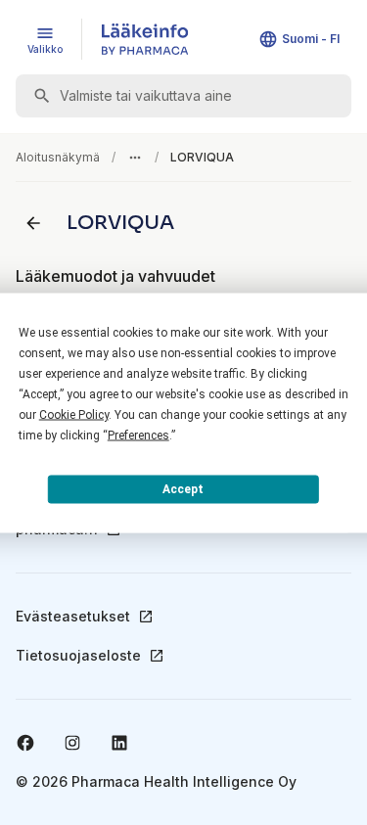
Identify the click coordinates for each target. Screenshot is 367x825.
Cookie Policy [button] (74, 414)
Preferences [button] (138, 434)
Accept (183, 489)
